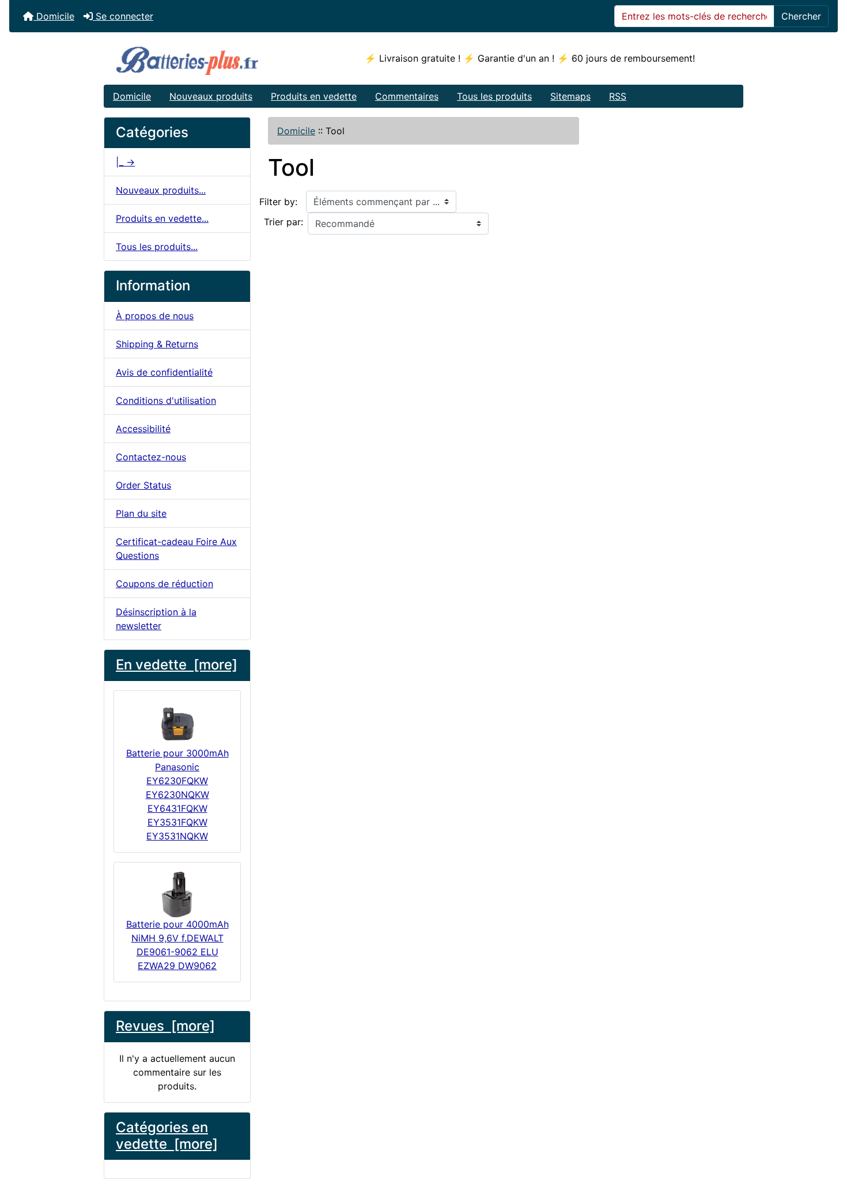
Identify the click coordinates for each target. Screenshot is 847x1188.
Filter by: (278, 201)
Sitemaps (570, 96)
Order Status (143, 485)
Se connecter (123, 16)
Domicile (53, 16)
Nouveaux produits (210, 96)
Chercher (801, 16)
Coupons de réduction (164, 583)
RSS (617, 96)
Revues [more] (165, 1025)
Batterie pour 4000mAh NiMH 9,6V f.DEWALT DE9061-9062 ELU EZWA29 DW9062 (177, 944)
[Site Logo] (210, 58)
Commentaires (406, 96)
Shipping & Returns (157, 344)
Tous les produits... (157, 246)
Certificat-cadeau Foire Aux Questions (176, 548)
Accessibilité (143, 428)
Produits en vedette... (162, 218)
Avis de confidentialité (164, 372)
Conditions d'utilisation (166, 400)
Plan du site (141, 513)
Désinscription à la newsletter (156, 618)
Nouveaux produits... (161, 190)
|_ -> (125, 162)
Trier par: (283, 222)
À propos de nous (155, 315)
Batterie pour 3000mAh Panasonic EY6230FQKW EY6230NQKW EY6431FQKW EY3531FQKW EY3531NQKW (177, 794)
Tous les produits (494, 96)
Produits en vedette (314, 96)
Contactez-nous (151, 457)
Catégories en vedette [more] (167, 1135)
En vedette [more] (176, 664)
